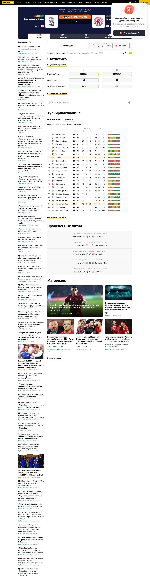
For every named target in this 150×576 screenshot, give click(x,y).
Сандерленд (60, 184)
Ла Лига (79, 349)
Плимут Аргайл (61, 201)
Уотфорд (59, 181)
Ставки (62, 2)
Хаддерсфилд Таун (63, 207)
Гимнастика (71, 2)
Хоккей (27, 2)
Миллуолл (59, 174)
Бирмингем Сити (34, 19)
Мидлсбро (59, 158)
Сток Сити (59, 187)
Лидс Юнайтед (61, 141)
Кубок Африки (22, 370)
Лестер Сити (60, 134)
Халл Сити (59, 154)
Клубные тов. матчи (24, 87)
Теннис (96, 2)
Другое (104, 2)
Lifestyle (88, 2)
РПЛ (19, 273)
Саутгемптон (60, 144)
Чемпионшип (60, 53)
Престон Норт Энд (62, 164)
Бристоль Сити (61, 167)
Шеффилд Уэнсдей (63, 197)
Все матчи (69, 119)
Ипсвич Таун (60, 138)
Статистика (62, 37)
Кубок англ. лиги (23, 380)
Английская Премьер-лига (56, 349)
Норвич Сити (60, 151)
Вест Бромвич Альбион (64, 148)
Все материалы (54, 358)
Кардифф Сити (61, 171)
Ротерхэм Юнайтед (63, 210)
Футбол (19, 2)
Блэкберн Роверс (62, 194)
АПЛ (19, 99)
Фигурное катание (50, 2)
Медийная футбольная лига (59, 313)
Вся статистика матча (57, 94)
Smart (81, 2)
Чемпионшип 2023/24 (74, 10)
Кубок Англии (109, 349)
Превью (39, 37)
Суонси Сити (60, 177)
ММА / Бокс (37, 2)
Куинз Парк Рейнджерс (64, 191)
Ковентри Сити (61, 161)
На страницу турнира (56, 217)
